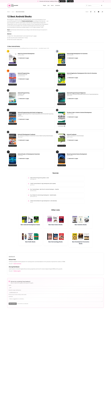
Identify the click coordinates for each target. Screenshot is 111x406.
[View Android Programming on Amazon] (12, 78)
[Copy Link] (102, 11)
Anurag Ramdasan (14, 267)
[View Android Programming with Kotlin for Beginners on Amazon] (12, 117)
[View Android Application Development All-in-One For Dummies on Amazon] (61, 78)
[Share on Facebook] (90, 11)
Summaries (57, 5)
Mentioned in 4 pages (73, 58)
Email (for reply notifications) (15, 290)
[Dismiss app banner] (103, 1)
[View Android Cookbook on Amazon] (61, 139)
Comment (11, 296)
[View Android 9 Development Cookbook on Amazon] (12, 139)
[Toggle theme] (101, 5)
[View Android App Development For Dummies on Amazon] (61, 58)
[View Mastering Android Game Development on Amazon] (61, 158)
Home (8, 11)
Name (10, 285)
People (44, 5)
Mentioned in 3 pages (73, 77)
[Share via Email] (98, 11)
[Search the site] (86, 5)
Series (52, 5)
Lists (48, 5)
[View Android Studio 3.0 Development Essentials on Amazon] (12, 158)
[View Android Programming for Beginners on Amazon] (61, 97)
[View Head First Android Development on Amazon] (12, 58)
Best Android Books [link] (20, 11)
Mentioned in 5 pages (24, 58)
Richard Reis (12, 259)
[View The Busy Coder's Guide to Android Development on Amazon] (61, 117)
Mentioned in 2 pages (24, 140)
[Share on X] (94, 11)
